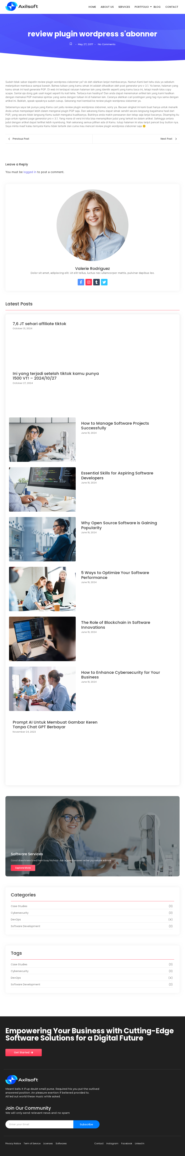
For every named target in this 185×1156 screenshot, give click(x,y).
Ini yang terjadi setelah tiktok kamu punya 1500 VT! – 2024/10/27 (56, 376)
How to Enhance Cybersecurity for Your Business (120, 675)
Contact (171, 7)
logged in (29, 172)
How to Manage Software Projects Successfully (115, 426)
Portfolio (142, 7)
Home (92, 7)
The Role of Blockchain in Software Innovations (115, 625)
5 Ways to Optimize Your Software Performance (115, 575)
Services (124, 7)
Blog (157, 7)
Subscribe (86, 1124)
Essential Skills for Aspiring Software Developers (117, 475)
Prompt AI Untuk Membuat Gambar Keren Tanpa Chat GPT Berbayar (55, 725)
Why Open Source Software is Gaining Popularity (119, 525)
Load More (92, 778)
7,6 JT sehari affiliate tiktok (39, 323)
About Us (107, 7)
